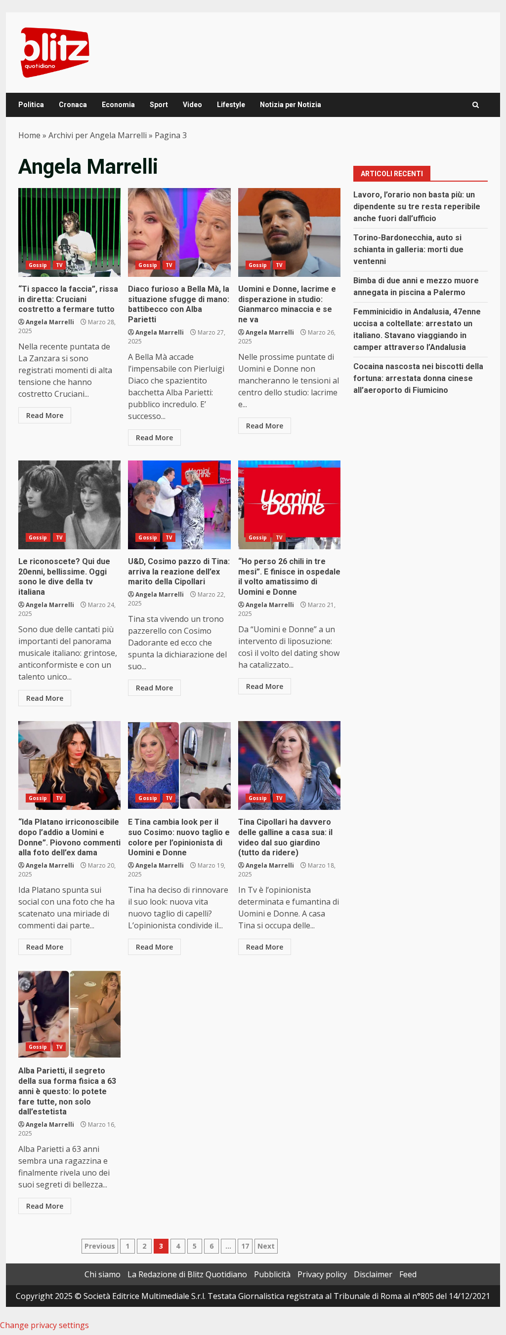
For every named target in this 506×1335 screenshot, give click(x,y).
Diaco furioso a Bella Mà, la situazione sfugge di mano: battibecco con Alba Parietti (179, 232)
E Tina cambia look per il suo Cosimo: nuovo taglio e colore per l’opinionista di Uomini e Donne (179, 765)
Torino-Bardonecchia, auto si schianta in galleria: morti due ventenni (408, 249)
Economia (118, 105)
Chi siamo (102, 1274)
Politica (31, 105)
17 (245, 1246)
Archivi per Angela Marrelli (97, 135)
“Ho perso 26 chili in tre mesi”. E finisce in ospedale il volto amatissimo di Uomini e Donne (289, 504)
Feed (408, 1274)
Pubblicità (272, 1274)
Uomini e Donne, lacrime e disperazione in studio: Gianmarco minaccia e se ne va (289, 232)
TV (59, 265)
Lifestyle (231, 105)
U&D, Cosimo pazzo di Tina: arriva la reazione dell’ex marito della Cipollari (179, 504)
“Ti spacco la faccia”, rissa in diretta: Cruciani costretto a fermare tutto (69, 232)
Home (29, 135)
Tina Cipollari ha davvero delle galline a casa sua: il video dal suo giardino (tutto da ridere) (289, 765)
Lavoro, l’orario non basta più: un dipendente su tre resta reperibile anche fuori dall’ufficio (416, 206)
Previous (99, 1246)
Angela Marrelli (50, 322)
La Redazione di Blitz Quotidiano (187, 1274)
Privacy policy (322, 1274)
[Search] (475, 104)
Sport (159, 105)
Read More (44, 415)
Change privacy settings (44, 1325)
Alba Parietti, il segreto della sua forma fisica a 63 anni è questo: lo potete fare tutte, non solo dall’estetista (69, 1014)
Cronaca (73, 105)
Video (192, 105)
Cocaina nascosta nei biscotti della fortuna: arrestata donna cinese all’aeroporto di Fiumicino (418, 378)
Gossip (38, 265)
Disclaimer (373, 1274)
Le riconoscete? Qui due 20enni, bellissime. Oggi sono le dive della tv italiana (69, 504)
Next (266, 1246)
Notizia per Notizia (290, 105)
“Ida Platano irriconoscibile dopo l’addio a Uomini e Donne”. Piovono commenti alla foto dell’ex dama (69, 765)
